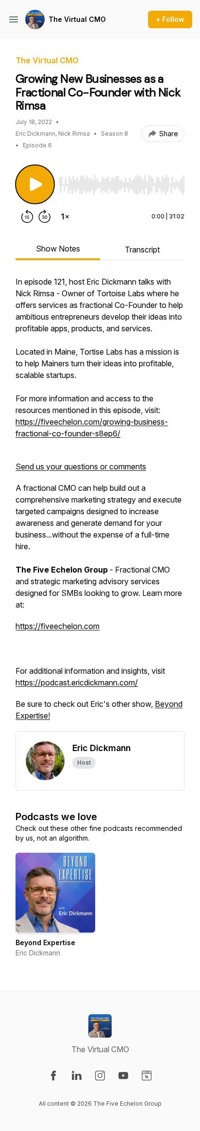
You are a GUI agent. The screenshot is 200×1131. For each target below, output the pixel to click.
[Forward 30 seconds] (44, 216)
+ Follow (170, 19)
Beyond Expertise (45, 942)
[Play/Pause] (35, 184)
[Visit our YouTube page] (123, 1075)
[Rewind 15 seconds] (27, 216)
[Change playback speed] (65, 216)
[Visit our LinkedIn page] (77, 1075)
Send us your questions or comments (81, 466)
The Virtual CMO (77, 19)
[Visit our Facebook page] (53, 1075)
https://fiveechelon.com (58, 626)
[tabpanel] (100, 503)
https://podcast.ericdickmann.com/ (77, 682)
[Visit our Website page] (146, 1075)
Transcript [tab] (142, 249)
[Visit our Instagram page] (100, 1075)
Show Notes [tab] (58, 248)
